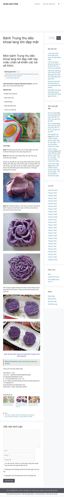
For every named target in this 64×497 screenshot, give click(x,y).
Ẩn (17, 71)
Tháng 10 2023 (52, 190)
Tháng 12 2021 (52, 235)
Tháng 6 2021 (52, 249)
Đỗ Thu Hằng (52, 113)
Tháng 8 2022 (52, 219)
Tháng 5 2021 (52, 251)
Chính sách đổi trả (40, 494)
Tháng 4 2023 (52, 206)
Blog (6, 413)
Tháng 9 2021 (52, 241)
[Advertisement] (32, 20)
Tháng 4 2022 (52, 225)
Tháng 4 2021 (52, 254)
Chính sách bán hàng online (14, 494)
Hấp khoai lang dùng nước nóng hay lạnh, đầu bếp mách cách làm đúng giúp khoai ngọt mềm (54, 75)
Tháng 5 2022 (52, 222)
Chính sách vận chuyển (51, 494)
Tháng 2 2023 (52, 211)
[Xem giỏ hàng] (59, 4)
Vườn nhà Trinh (10, 4)
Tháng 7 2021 (52, 246)
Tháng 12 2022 (52, 214)
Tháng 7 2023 (52, 198)
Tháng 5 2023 (52, 203)
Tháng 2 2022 (52, 230)
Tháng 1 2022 (52, 233)
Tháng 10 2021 (52, 238)
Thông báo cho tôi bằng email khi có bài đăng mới (20, 475)
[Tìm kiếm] (58, 38)
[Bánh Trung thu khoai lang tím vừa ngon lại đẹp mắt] (21, 399)
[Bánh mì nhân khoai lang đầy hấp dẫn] (34, 399)
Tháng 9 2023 (52, 193)
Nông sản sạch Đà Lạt (49, 4)
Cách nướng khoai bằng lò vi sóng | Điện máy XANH (18, 416)
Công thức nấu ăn (53, 277)
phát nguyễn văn (53, 134)
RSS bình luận (52, 301)
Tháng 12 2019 (52, 259)
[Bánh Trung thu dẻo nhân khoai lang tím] (8, 399)
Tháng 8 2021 (52, 243)
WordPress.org (52, 304)
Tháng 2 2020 (52, 257)
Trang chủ (37, 4)
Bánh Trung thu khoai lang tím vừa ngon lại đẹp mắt (21, 405)
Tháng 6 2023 (52, 201)
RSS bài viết (51, 299)
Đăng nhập (51, 296)
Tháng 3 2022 (52, 227)
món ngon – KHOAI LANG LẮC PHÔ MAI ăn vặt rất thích (19, 415)
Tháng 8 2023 (52, 195)
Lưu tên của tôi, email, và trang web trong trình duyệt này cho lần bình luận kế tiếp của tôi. (21, 464)
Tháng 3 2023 (52, 209)
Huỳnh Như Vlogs (53, 163)
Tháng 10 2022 (52, 217)
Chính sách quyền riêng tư (28, 494)
